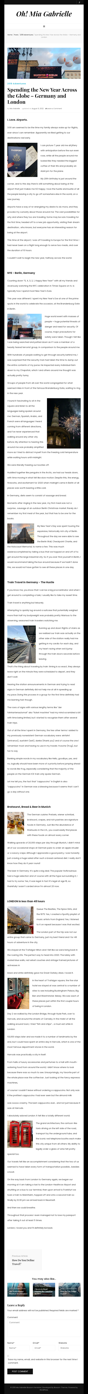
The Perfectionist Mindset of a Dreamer (18, 1292)
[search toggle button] (79, 2)
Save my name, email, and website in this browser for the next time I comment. (43, 1361)
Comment (12, 1317)
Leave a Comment (54, 108)
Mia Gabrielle (15, 108)
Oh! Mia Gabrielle (44, 13)
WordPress (44, 1390)
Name (10, 1342)
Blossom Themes (61, 1387)
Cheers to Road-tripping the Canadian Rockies (44, 1291)
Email (36, 1342)
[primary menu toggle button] (44, 26)
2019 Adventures (16, 83)
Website (63, 1342)
